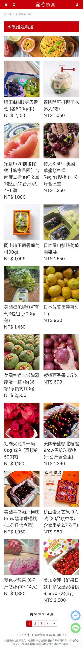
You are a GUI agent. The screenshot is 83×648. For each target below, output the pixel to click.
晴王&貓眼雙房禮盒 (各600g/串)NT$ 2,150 (21, 108)
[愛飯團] (45, 4)
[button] (76, 615)
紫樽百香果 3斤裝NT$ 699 (61, 379)
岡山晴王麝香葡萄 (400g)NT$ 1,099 (21, 252)
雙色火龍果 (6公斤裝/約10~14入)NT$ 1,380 (21, 586)
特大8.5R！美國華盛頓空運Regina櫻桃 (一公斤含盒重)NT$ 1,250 (61, 177)
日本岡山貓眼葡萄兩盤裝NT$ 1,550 (61, 252)
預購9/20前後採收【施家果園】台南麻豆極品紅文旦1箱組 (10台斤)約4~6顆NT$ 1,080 (21, 180)
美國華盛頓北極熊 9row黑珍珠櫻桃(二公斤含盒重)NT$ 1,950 (21, 521)
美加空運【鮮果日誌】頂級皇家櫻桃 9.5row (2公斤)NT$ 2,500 (61, 590)
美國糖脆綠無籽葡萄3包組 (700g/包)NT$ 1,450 (21, 317)
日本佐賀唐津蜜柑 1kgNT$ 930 (61, 313)
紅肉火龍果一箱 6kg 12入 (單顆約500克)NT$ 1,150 (21, 453)
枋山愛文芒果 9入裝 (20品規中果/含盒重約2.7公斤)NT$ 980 (61, 521)
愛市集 (8, 14)
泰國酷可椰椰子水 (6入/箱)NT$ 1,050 (61, 108)
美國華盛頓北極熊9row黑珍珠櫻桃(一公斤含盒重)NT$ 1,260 (61, 453)
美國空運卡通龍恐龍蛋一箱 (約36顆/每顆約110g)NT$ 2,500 (21, 385)
